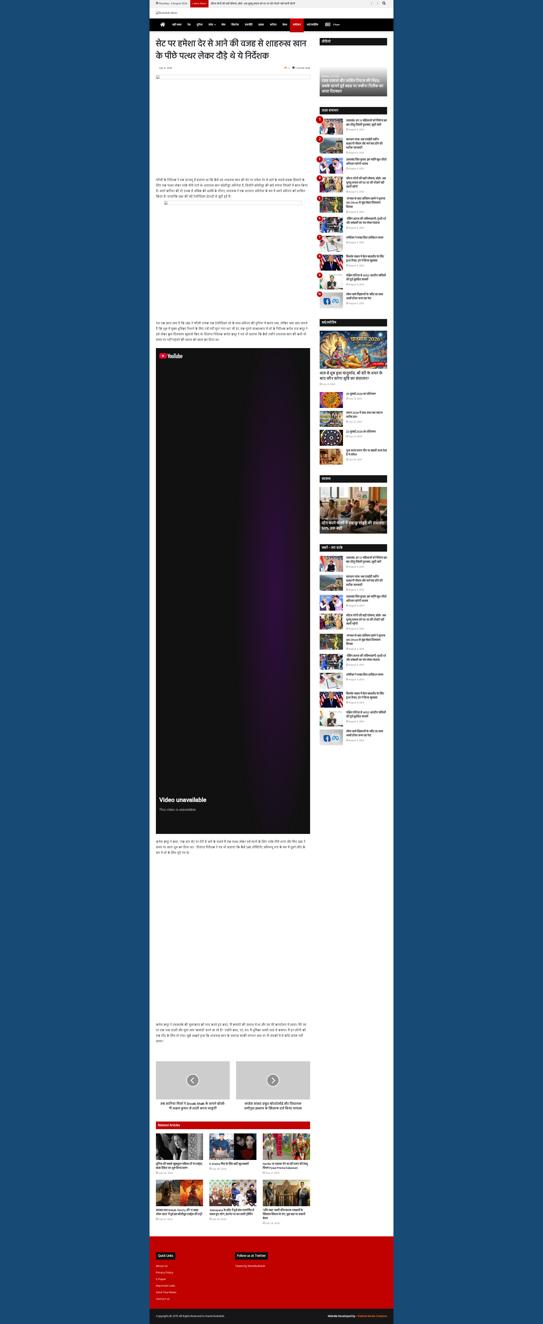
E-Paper (161, 1279)
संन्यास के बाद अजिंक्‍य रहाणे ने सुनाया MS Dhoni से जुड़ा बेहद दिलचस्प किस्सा (250, 3)
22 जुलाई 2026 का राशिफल (361, 431)
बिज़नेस (235, 24)
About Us (162, 1266)
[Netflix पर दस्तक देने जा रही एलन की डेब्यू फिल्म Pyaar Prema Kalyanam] (286, 1146)
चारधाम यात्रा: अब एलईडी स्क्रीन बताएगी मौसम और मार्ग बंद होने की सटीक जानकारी (364, 143)
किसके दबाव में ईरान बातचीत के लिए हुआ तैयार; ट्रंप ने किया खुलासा (365, 258)
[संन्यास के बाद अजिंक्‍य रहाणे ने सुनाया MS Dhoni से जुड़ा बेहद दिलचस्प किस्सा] (331, 205)
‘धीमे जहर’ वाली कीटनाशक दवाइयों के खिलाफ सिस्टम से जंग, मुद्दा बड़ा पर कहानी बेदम (284, 1214)
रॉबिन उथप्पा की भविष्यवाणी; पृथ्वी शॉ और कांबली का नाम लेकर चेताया (366, 221)
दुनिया (200, 24)
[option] (353, 73)
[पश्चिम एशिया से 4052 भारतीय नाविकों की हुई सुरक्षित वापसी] (331, 282)
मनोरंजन (297, 24)
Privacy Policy (164, 1273)
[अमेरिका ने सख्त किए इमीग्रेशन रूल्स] (331, 244)
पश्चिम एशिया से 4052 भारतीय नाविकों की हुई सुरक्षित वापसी (366, 277)
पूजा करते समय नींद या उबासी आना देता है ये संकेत (366, 452)
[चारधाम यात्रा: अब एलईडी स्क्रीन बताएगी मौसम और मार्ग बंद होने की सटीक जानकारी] (331, 145)
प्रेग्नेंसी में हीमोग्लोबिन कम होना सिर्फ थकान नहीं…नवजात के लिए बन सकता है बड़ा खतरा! (353, 523)
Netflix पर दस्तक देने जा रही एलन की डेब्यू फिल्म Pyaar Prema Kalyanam (285, 1166)
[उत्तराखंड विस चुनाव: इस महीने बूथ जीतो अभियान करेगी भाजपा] (331, 166)
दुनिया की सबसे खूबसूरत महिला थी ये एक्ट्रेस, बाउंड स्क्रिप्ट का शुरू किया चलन (179, 1166)
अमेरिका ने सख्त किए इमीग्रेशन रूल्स (364, 237)
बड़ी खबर (177, 24)
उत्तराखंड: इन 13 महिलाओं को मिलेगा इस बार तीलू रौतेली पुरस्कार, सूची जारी (366, 122)
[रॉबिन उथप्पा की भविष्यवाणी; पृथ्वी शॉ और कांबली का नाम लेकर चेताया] (331, 225)
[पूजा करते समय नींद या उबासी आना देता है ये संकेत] (331, 457)
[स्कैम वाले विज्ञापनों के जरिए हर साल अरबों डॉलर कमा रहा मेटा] (331, 300)
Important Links (165, 1286)
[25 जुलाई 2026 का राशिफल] (331, 400)
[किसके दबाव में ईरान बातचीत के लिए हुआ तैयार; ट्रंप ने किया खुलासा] (331, 263)
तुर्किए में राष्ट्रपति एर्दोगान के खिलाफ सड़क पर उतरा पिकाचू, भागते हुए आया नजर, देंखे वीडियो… (352, 86)
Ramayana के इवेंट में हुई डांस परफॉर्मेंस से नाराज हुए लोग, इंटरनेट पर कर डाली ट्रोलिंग (231, 1212)
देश (189, 24)
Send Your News (166, 1292)
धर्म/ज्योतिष (312, 24)
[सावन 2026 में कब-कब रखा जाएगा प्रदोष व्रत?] (331, 419)
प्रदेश (211, 24)
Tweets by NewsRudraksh (250, 1266)
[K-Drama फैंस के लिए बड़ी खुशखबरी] (232, 1146)
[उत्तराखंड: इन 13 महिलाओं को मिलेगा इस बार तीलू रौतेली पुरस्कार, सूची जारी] (331, 127)
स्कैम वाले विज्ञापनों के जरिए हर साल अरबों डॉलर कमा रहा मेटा (364, 296)
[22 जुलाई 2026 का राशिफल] (331, 438)
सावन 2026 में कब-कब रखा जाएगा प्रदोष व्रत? (364, 415)
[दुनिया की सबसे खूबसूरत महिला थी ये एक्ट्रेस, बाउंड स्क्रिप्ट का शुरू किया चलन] (179, 1146)
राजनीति (248, 24)
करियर (273, 24)
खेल (223, 24)
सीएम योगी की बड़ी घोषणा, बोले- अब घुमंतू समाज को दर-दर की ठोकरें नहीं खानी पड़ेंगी (366, 182)
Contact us (162, 1299)
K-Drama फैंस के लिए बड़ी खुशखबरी (229, 1164)
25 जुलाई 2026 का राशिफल (361, 394)
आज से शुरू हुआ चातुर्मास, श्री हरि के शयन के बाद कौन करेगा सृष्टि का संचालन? (351, 376)
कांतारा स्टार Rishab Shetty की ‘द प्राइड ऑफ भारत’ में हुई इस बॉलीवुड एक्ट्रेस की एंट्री (179, 1212)
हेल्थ (285, 24)
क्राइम (261, 24)
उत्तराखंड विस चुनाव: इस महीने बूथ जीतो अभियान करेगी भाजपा (366, 161)
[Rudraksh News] (166, 13)
